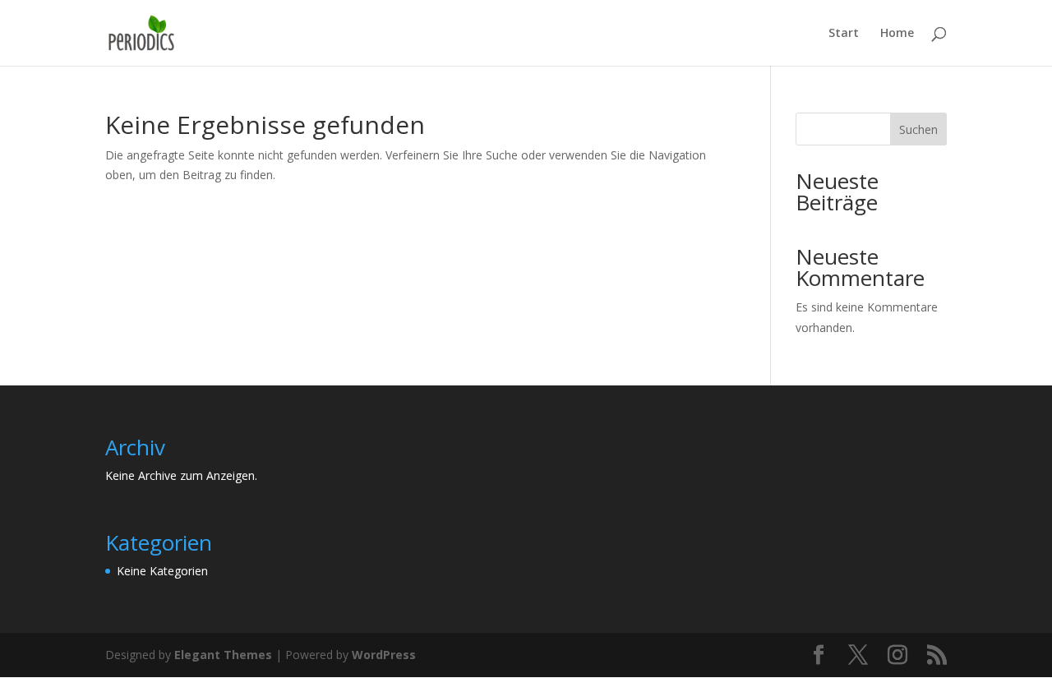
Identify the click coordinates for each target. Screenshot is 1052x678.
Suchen (918, 129)
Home (897, 33)
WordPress (384, 654)
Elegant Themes (223, 654)
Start (843, 33)
